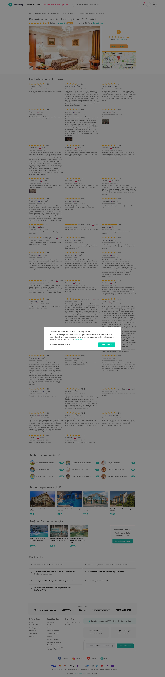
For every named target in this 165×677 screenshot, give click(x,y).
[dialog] (82, 338)
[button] (60, 345)
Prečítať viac (78, 339)
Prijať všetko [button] (107, 344)
